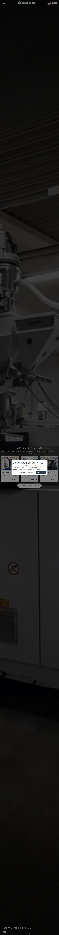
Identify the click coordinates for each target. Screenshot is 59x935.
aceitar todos (41, 472)
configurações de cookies (26, 472)
